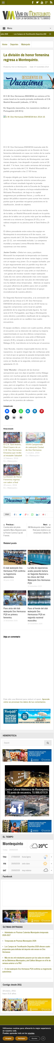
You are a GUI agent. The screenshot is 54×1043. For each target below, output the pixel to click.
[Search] (48, 743)
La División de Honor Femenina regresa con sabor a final (12, 479)
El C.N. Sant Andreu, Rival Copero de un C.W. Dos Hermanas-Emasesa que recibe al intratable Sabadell (12, 450)
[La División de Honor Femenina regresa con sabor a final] (13, 469)
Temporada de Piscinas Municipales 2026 (20, 941)
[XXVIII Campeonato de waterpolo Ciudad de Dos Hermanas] (35, 437)
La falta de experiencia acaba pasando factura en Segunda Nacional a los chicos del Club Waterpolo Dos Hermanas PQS (39, 575)
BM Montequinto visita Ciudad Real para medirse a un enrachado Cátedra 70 (39, 528)
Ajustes (34, 1038)
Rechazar (21, 1038)
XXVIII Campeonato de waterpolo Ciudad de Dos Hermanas (35, 447)
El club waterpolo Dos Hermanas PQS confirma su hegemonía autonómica (14, 572)
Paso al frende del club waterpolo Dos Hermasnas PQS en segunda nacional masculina (38, 614)
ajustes (31, 1033)
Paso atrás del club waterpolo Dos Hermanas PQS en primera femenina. (14, 613)
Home (4, 44)
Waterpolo (25, 44)
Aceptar (8, 1038)
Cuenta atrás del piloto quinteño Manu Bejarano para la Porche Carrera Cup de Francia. (14, 530)
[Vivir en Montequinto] (27, 15)
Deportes (14, 44)
